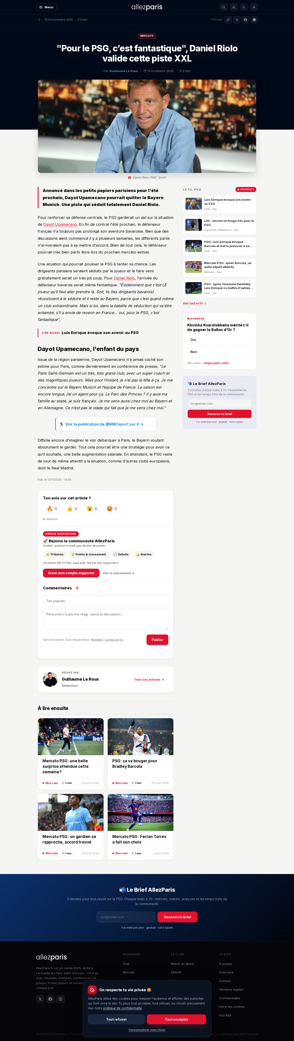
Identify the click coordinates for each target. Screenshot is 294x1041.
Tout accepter (176, 1019)
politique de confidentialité (122, 1008)
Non (193, 352)
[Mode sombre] (244, 7)
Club (126, 964)
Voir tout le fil (193, 303)
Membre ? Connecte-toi (107, 639)
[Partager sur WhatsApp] (254, 19)
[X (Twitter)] (40, 999)
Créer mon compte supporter (71, 573)
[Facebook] (50, 999)
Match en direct (182, 964)
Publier (157, 640)
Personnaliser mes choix (147, 1030)
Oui (193, 340)
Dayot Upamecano (60, 224)
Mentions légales (231, 989)
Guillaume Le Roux (80, 679)
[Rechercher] (224, 7)
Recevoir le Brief (219, 414)
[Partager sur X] (236, 19)
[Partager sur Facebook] (245, 19)
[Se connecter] (254, 7)
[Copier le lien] (228, 19)
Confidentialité (229, 998)
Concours (226, 972)
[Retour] (39, 19)
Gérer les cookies (232, 1006)
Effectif (176, 972)
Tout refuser (116, 1019)
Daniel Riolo (124, 278)
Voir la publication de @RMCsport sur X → (104, 424)
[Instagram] (60, 999)
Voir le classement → (118, 573)
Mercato (147, 35)
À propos (225, 964)
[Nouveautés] (234, 7)
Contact (225, 981)
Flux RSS (225, 1015)
